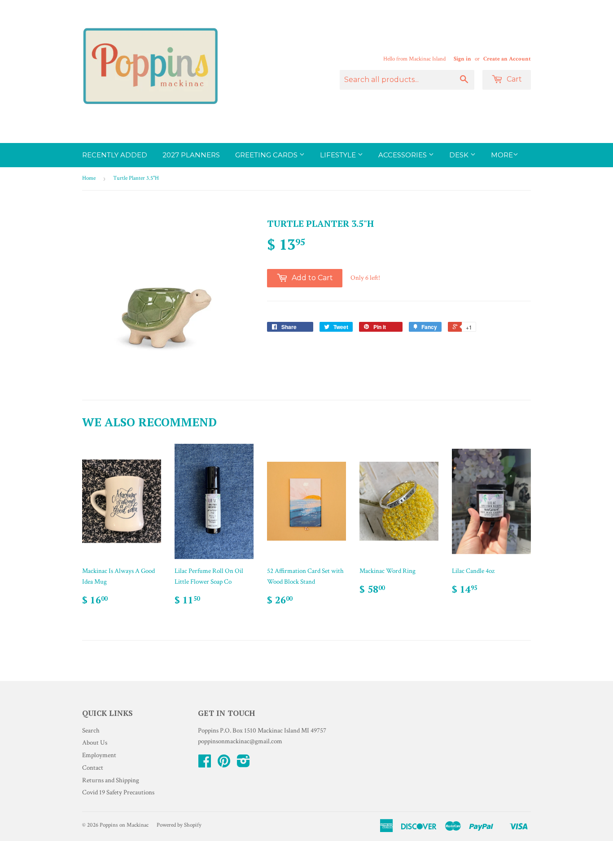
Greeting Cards (267, 155)
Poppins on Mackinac (124, 825)
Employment (99, 755)
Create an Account (507, 58)
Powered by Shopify (179, 825)
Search (91, 730)
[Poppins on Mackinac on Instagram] (243, 764)
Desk (459, 155)
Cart (513, 79)
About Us (94, 742)
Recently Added (114, 155)
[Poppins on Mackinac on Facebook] (204, 764)
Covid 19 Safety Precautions (118, 792)
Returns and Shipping (110, 780)
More (502, 155)
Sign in (462, 58)
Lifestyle (339, 155)
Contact (92, 767)
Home (89, 178)
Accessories (403, 155)
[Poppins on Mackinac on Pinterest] (224, 764)
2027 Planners (191, 155)
